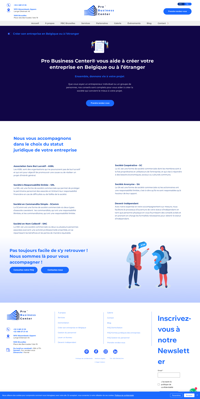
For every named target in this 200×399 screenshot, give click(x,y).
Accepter (189, 395)
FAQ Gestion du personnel (118, 338)
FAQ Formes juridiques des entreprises (123, 333)
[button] (102, 23)
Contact (110, 318)
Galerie (110, 313)
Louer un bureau (65, 337)
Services (61, 318)
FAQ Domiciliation (114, 328)
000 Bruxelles (20, 15)
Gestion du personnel (67, 333)
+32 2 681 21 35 (20, 5)
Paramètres (176, 395)
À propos (62, 313)
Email (160, 370)
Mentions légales (100, 358)
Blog (109, 323)
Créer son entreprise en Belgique (72, 328)
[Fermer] (197, 395)
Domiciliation (63, 323)
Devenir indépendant (67, 342)
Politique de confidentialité (84, 358)
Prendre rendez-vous (116, 343)
